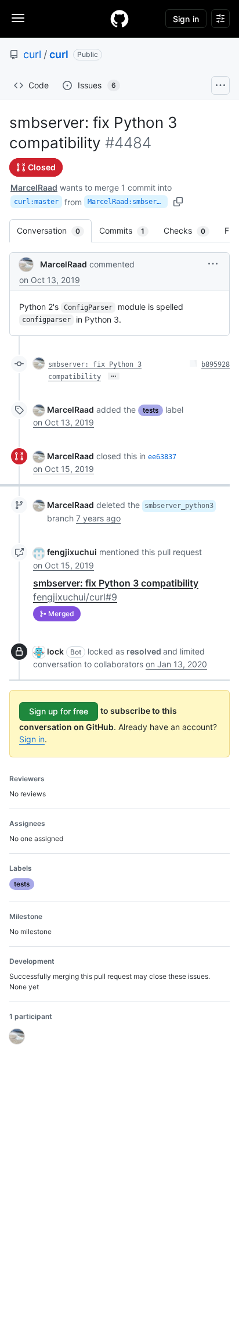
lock (55, 651)
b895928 (215, 364)
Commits (127, 230)
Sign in (32, 739)
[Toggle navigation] (18, 18)
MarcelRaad (33, 187)
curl (32, 54)
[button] (213, 263)
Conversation (54, 230)
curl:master (36, 202)
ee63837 (162, 457)
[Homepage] (119, 18)
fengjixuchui (72, 552)
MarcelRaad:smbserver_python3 (128, 202)
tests (150, 410)
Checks (190, 230)
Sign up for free (58, 711)
